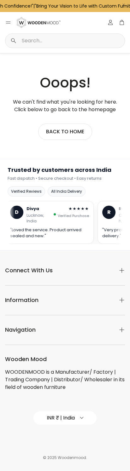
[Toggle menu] (8, 22)
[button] (65, 41)
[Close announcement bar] (123, 4)
